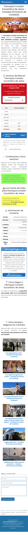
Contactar (13, 528)
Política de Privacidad (17, 526)
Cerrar (22, 135)
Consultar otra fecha (14, 97)
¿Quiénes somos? (6, 526)
